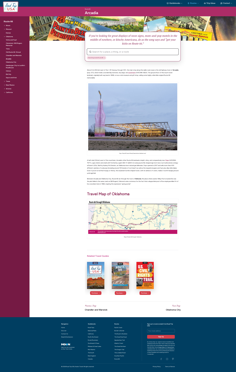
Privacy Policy (157, 366)
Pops (167, 160)
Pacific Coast (118, 327)
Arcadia (8, 59)
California (91, 334)
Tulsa (8, 49)
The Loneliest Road (120, 353)
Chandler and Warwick (13, 55)
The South (91, 353)
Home (63, 327)
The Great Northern (120, 346)
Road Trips (91, 327)
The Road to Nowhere (120, 334)
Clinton (8, 71)
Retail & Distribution (67, 337)
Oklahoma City (11, 62)
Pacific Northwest (93, 337)
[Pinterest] (173, 359)
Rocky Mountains (93, 340)
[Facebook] (161, 359)
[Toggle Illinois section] (4, 25)
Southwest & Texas (93, 343)
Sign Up (161, 337)
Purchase (95, 293)
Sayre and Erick (11, 77)
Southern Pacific (119, 356)
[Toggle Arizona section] (4, 88)
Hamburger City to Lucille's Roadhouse (15, 67)
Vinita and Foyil (11, 40)
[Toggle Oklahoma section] (4, 36)
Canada (90, 359)
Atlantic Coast (118, 343)
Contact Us (64, 334)
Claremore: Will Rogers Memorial (14, 44)
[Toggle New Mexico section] (4, 85)
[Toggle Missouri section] (4, 29)
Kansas (8, 33)
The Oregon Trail (119, 349)
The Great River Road (120, 337)
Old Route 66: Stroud (13, 52)
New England (92, 356)
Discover (63, 331)
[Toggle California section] (4, 92)
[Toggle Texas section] (4, 81)
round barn (132, 72)
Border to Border (119, 331)
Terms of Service (170, 366)
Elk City (8, 74)
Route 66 (88, 9)
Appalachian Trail (119, 340)
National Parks (92, 331)
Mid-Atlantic (91, 349)
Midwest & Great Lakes (94, 346)
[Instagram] (167, 359)
